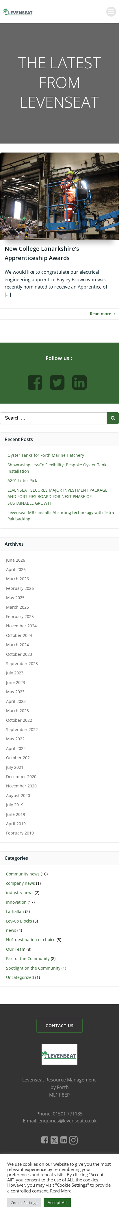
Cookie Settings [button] (24, 1202)
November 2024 (21, 625)
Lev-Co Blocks (19, 921)
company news (20, 883)
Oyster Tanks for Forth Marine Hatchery (46, 455)
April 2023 (16, 701)
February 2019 (20, 833)
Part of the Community (28, 958)
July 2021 (14, 767)
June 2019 (15, 814)
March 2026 (17, 578)
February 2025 (20, 616)
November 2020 (21, 786)
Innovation (16, 902)
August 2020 (18, 795)
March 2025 (17, 607)
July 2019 (14, 804)
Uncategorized (20, 977)
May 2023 (15, 691)
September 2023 (22, 663)
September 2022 (22, 729)
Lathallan (15, 911)
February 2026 (20, 588)
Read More (60, 1191)
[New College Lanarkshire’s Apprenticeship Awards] (59, 195)
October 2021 (19, 757)
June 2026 (15, 560)
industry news (20, 892)
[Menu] (111, 12)
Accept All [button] (57, 1202)
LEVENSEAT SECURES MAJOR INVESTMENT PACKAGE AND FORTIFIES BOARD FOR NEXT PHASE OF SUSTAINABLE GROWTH (57, 496)
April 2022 (16, 748)
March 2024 (17, 644)
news (11, 930)
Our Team (15, 949)
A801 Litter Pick (22, 480)
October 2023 (19, 654)
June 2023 (15, 682)
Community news (23, 874)
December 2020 (21, 776)
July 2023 (14, 673)
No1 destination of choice (30, 939)
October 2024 (19, 635)
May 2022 (15, 739)
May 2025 (15, 597)
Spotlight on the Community (33, 968)
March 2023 (17, 710)
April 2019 (16, 823)
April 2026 (16, 569)
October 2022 (19, 720)
